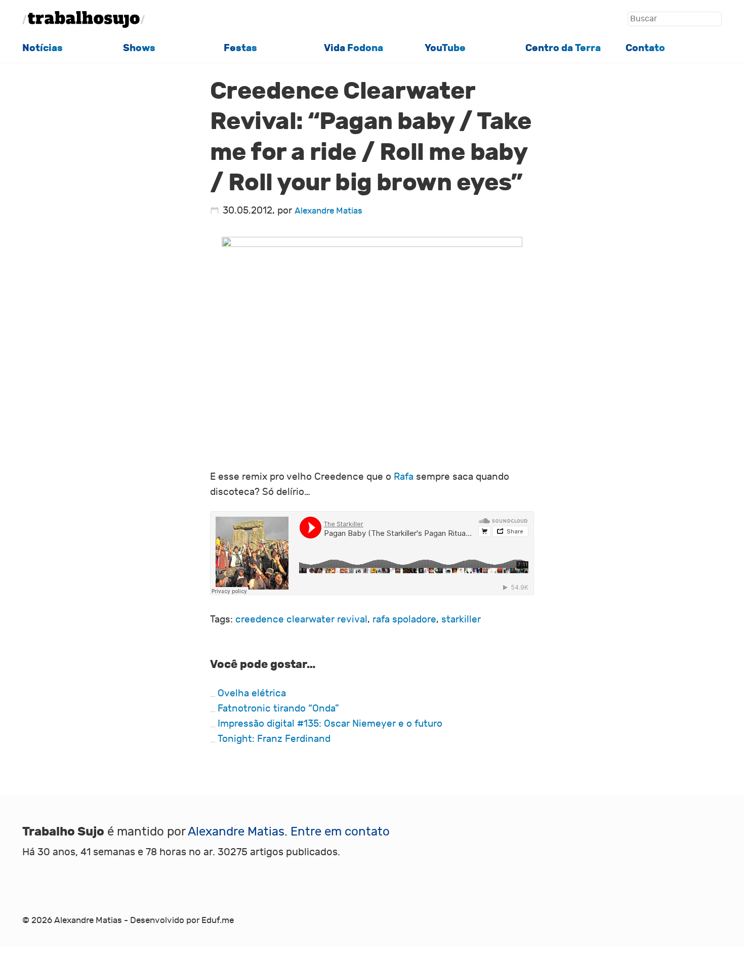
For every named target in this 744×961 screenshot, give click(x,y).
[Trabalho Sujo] (83, 19)
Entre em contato (340, 831)
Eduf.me (217, 920)
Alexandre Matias (328, 211)
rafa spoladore (404, 619)
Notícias (42, 48)
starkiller (461, 619)
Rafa (404, 476)
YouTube (445, 48)
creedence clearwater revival (301, 619)
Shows (139, 48)
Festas (240, 48)
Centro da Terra (563, 48)
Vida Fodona (353, 48)
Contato (645, 48)
